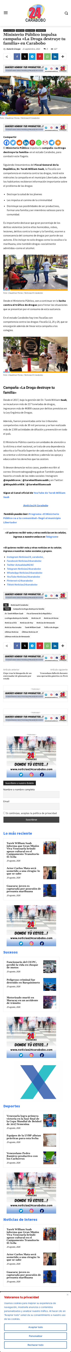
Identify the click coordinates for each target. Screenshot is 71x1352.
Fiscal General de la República (38, 613)
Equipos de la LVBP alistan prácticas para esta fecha (24, 1137)
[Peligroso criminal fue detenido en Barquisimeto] (49, 984)
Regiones (30, 30)
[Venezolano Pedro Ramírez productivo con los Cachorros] (49, 1157)
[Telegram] (32, 56)
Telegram (51, 536)
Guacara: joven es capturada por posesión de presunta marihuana (24, 888)
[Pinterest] (39, 56)
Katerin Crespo (13, 49)
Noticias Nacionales (13, 627)
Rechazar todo (35, 1344)
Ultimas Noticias (11, 632)
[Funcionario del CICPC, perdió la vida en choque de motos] (49, 966)
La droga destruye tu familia (16, 618)
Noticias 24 (35, 618)
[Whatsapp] (39, 142)
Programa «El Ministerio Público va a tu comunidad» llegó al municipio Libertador (32, 518)
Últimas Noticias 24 (30, 632)
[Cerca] (68, 1295)
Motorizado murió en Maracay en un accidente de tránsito (22, 1000)
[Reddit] (19, 142)
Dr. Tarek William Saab (14, 613)
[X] (24, 56)
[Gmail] (45, 142)
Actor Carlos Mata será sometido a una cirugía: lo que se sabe (23, 871)
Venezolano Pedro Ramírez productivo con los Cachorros (22, 1156)
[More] (62, 56)
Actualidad (9, 30)
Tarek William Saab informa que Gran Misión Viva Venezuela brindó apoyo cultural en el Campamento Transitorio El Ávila (23, 850)
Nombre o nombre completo (19, 789)
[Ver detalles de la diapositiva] (38, 1101)
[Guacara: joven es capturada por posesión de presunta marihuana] (49, 890)
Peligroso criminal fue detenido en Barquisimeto (23, 981)
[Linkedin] (55, 56)
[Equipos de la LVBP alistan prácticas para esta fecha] (49, 1140)
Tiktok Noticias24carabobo (22, 584)
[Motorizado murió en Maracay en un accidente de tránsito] (49, 1002)
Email (6, 801)
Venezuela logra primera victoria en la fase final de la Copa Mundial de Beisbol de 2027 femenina (24, 1120)
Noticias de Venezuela (45, 622)
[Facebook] (17, 56)
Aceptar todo (35, 1327)
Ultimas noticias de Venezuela (17, 636)
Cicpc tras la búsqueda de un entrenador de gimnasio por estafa (17, 676)
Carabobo (40, 30)
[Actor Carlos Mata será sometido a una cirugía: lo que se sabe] (49, 872)
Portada (20, 30)
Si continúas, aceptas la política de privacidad (31, 813)
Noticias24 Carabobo (35, 505)
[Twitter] (13, 142)
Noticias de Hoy (26, 622)
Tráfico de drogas (51, 627)
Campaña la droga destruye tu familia (28, 609)
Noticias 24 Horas (51, 618)
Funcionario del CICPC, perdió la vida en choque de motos (22, 965)
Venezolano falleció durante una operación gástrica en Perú (52, 674)
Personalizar (35, 1336)
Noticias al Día (11, 622)
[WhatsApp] (47, 56)
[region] (35, 1322)
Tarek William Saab (32, 627)
